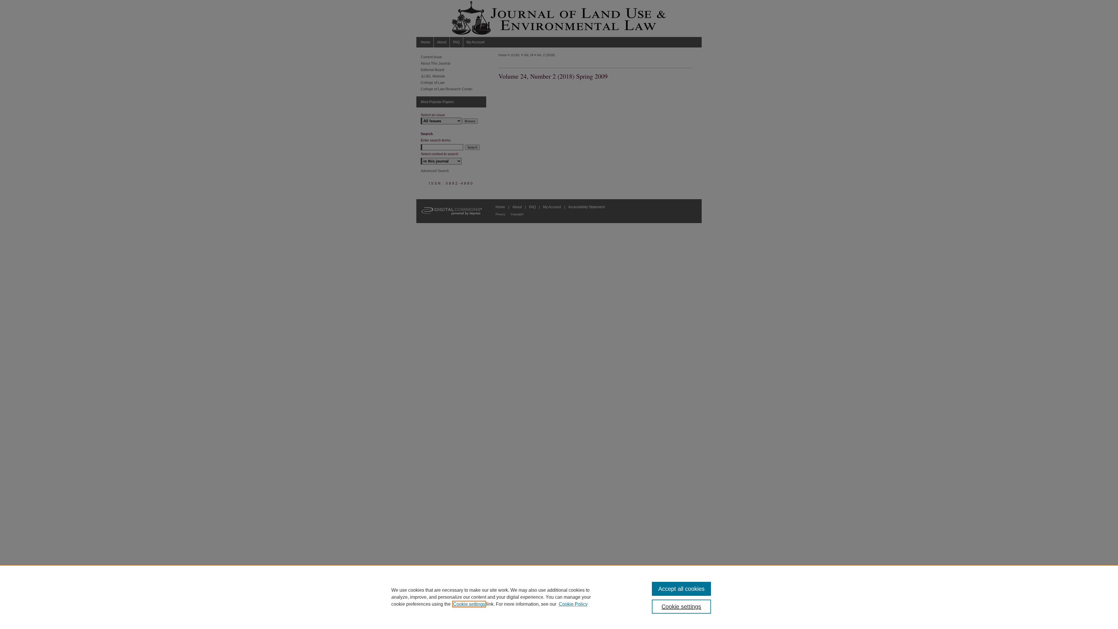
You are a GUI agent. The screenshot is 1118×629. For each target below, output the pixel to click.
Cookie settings (469, 604)
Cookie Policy (573, 604)
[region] (559, 597)
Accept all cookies (681, 589)
